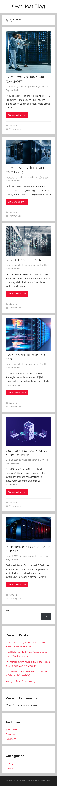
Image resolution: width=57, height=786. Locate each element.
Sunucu (13, 125)
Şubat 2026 (11, 729)
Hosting (9, 763)
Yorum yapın (15, 129)
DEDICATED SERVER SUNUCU (27, 260)
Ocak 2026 (11, 734)
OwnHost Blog (28, 6)
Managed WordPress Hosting (21, 681)
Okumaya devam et (17, 115)
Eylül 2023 (11, 739)
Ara (7, 611)
